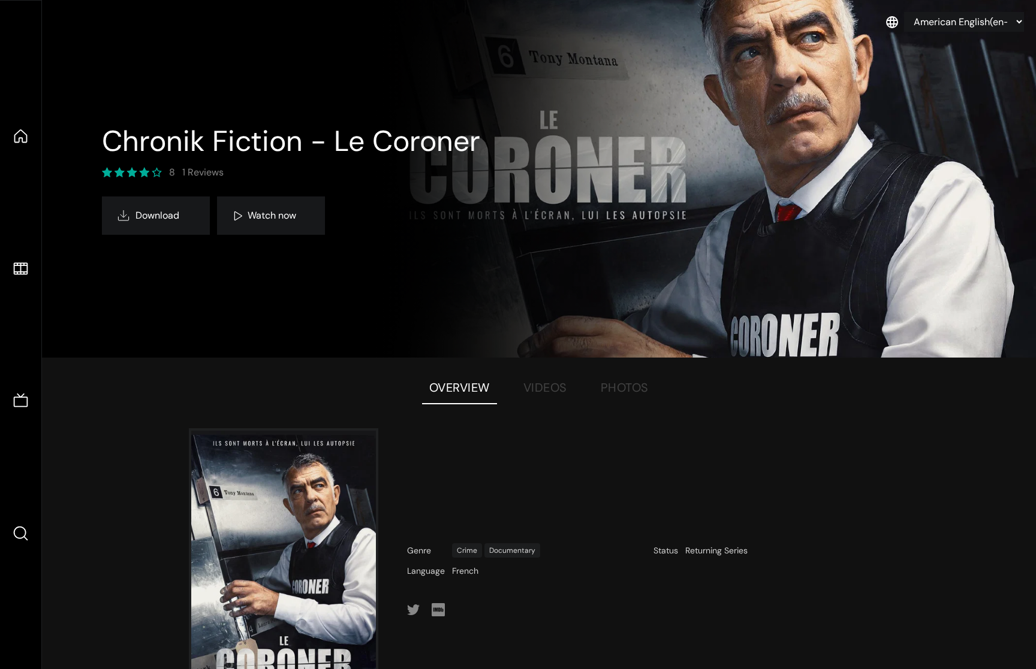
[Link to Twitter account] (413, 609)
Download (157, 215)
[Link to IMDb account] (438, 609)
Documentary (512, 550)
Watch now (272, 215)
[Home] (20, 136)
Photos (625, 387)
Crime (467, 550)
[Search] (20, 533)
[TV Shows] (20, 401)
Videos (545, 387)
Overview (459, 387)
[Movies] (20, 268)
